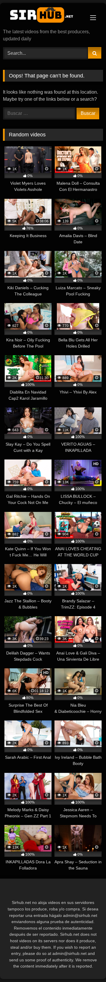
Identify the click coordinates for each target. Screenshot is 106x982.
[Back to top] (87, 964)
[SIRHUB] (43, 16)
